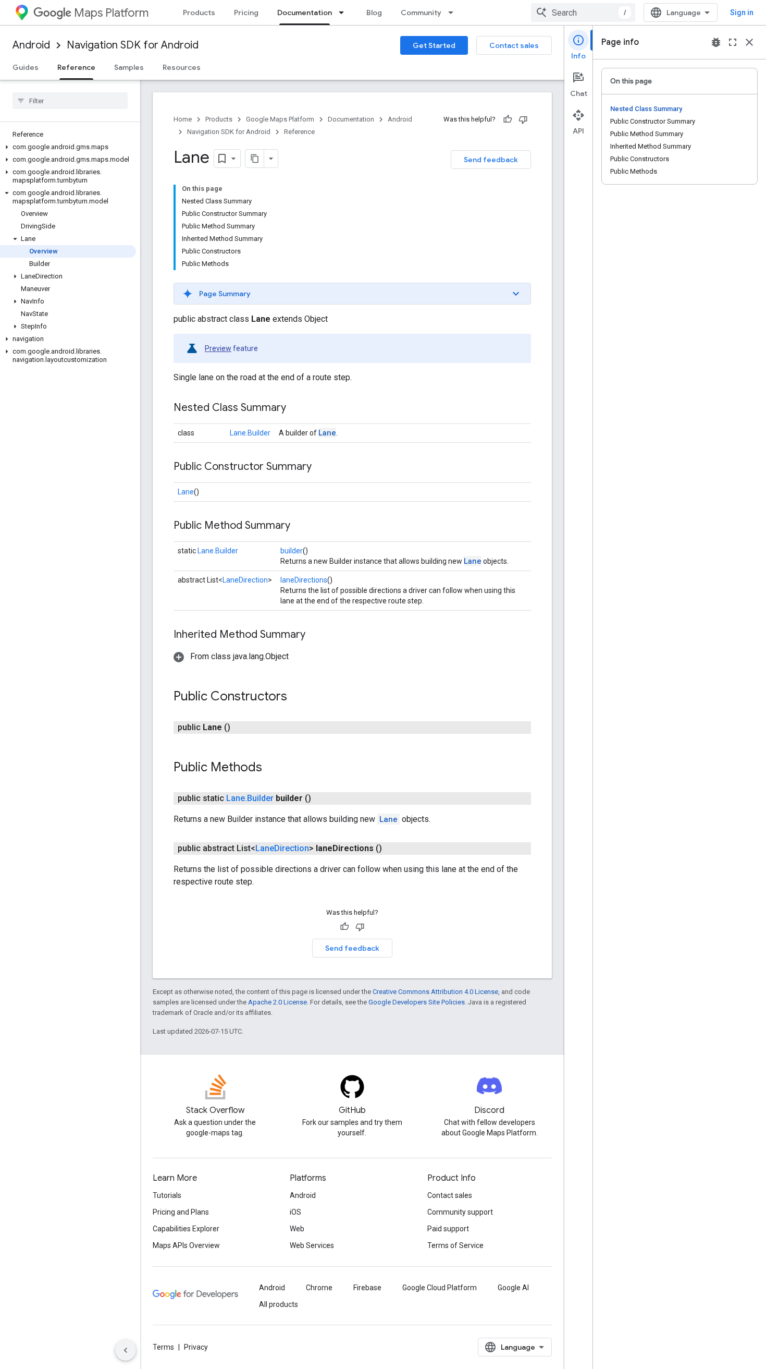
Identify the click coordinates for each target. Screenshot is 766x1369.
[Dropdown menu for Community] (453, 12)
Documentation (304, 12)
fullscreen (732, 42)
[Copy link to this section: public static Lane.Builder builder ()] (323, 798)
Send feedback (491, 159)
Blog (374, 12)
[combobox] (583, 12)
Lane (327, 433)
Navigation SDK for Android (133, 45)
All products (278, 1304)
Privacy (196, 1347)
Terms (163, 1347)
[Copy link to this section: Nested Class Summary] (296, 408)
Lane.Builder (250, 433)
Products (199, 12)
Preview (218, 348)
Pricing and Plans (181, 1212)
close (749, 42)
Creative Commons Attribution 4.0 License (435, 992)
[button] (68, 147)
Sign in (741, 12)
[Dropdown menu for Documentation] (344, 12)
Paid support (448, 1229)
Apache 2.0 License (277, 1002)
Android (31, 45)
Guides (26, 67)
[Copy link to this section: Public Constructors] (297, 697)
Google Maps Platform (280, 119)
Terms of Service (455, 1245)
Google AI (513, 1287)
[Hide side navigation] (125, 1350)
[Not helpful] (523, 119)
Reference (76, 67)
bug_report (716, 42)
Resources (182, 67)
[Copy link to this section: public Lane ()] (242, 727)
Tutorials (167, 1195)
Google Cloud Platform (439, 1287)
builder (291, 551)
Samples (129, 67)
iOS (295, 1212)
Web (297, 1229)
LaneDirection (245, 580)
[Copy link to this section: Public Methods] (272, 768)
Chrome (319, 1287)
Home (183, 119)
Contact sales (514, 45)
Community (421, 12)
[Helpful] (507, 119)
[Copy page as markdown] (254, 158)
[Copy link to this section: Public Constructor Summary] (322, 467)
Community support (460, 1212)
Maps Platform (111, 13)
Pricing (246, 12)
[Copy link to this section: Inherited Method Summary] (315, 635)
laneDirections (303, 580)
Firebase (367, 1287)
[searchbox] (70, 100)
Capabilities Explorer (186, 1229)
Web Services (312, 1245)
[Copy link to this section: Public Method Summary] (300, 526)
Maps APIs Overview (186, 1245)
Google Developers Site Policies (416, 1002)
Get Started (434, 45)
